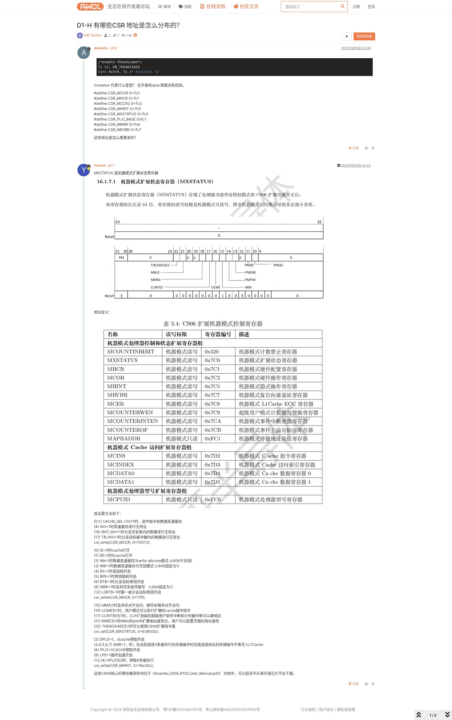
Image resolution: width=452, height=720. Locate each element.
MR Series (92, 35)
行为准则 (308, 709)
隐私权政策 (346, 709)
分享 (355, 148)
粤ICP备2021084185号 (182, 709)
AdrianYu (105, 48)
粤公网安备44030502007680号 (233, 709)
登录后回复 (364, 36)
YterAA (104, 165)
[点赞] (366, 148)
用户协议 (326, 709)
